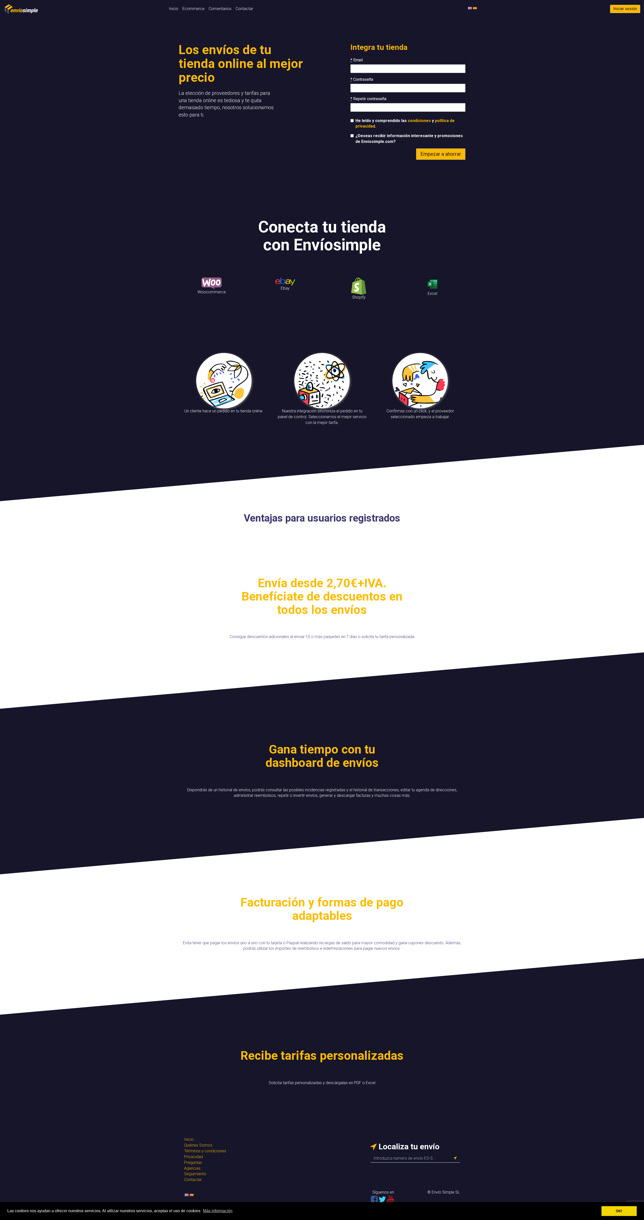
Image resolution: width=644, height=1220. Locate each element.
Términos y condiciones (205, 1151)
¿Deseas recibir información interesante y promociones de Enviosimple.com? (409, 138)
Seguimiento (195, 1173)
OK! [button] (619, 1211)
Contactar (244, 8)
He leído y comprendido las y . (405, 123)
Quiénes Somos (198, 1145)
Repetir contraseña (368, 98)
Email (356, 60)
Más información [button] (217, 1211)
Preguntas (193, 1162)
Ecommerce (193, 8)
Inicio (173, 8)
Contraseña (361, 79)
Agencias (192, 1168)
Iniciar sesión (625, 8)
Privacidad (193, 1156)
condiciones (419, 120)
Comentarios (220, 8)
